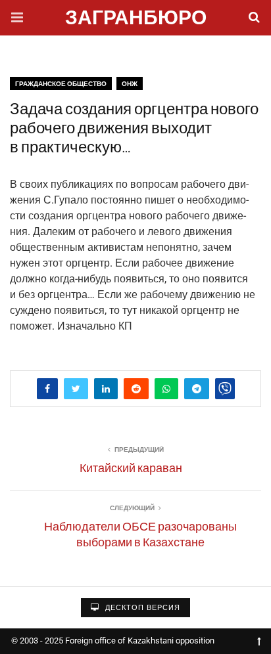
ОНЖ (129, 83)
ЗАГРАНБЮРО (136, 19)
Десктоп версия (141, 607)
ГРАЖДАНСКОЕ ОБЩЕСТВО (61, 83)
